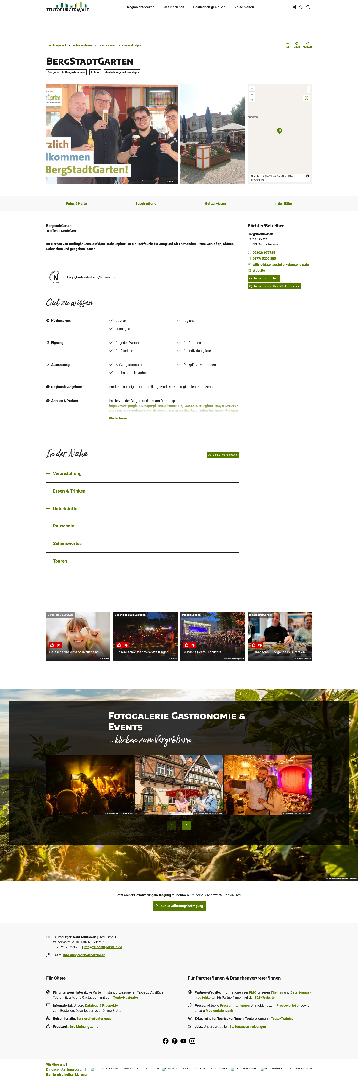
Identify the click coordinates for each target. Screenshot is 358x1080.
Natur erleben (173, 7)
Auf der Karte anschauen (222, 454)
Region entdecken (140, 7)
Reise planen (244, 7)
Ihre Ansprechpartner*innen (84, 955)
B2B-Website (265, 997)
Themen (277, 992)
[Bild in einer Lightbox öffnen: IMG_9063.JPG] (212, 134)
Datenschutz (55, 1069)
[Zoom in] (252, 88)
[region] (280, 134)
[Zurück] (171, 825)
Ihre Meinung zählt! (83, 1027)
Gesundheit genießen (209, 7)
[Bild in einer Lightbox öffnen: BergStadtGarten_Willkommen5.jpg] (112, 134)
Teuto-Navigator (125, 997)
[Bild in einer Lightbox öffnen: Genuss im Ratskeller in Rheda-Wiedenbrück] (179, 785)
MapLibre (256, 176)
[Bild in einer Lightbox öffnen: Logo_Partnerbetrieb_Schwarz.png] (55, 277)
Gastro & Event (106, 45)
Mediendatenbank (219, 1010)
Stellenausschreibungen (247, 1027)
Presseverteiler (288, 1005)
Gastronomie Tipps (130, 45)
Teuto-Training (282, 1018)
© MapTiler (268, 176)
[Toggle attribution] (307, 176)
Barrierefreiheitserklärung (66, 1074)
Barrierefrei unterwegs (94, 1018)
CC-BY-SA (173, 182)
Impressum (75, 1069)
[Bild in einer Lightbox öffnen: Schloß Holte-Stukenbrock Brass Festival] (90, 785)
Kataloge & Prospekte (101, 1005)
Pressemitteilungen (235, 1005)
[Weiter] (186, 825)
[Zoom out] (252, 94)
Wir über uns (55, 1064)
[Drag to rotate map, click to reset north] (252, 99)
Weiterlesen (118, 418)
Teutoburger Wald (56, 45)
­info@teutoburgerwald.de (103, 947)
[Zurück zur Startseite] (68, 7)
